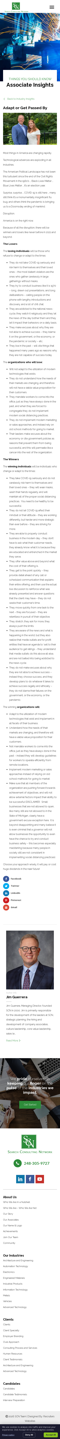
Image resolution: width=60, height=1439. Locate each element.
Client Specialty (11, 1330)
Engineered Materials (14, 1278)
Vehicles (7, 1301)
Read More (12, 1040)
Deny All (29, 1435)
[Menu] (51, 7)
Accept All (51, 1435)
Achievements (10, 1231)
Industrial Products (12, 1283)
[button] (18, 99)
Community (9, 1243)
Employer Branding (13, 1336)
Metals (6, 1295)
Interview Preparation (14, 1400)
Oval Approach (11, 1342)
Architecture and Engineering (18, 1260)
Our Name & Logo (12, 1225)
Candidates (9, 1388)
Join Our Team (10, 1237)
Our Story (8, 1213)
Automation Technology (15, 1266)
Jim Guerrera (16, 997)
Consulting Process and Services (20, 1348)
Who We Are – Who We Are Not (19, 1208)
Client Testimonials (12, 1359)
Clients (6, 1324)
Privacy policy (8, 1435)
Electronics (8, 1272)
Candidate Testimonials (15, 1394)
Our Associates (11, 1219)
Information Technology (15, 1289)
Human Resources (12, 1353)
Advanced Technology (15, 1307)
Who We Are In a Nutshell (16, 1202)
